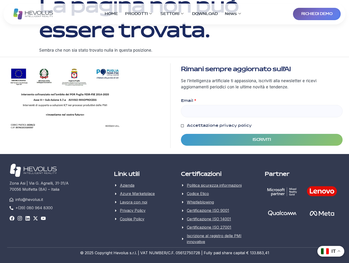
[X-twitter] (35, 218)
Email (188, 101)
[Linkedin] (27, 218)
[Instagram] (19, 218)
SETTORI (169, 14)
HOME (111, 14)
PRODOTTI (136, 14)
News (231, 14)
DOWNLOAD (205, 14)
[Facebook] (11, 218)
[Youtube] (43, 218)
